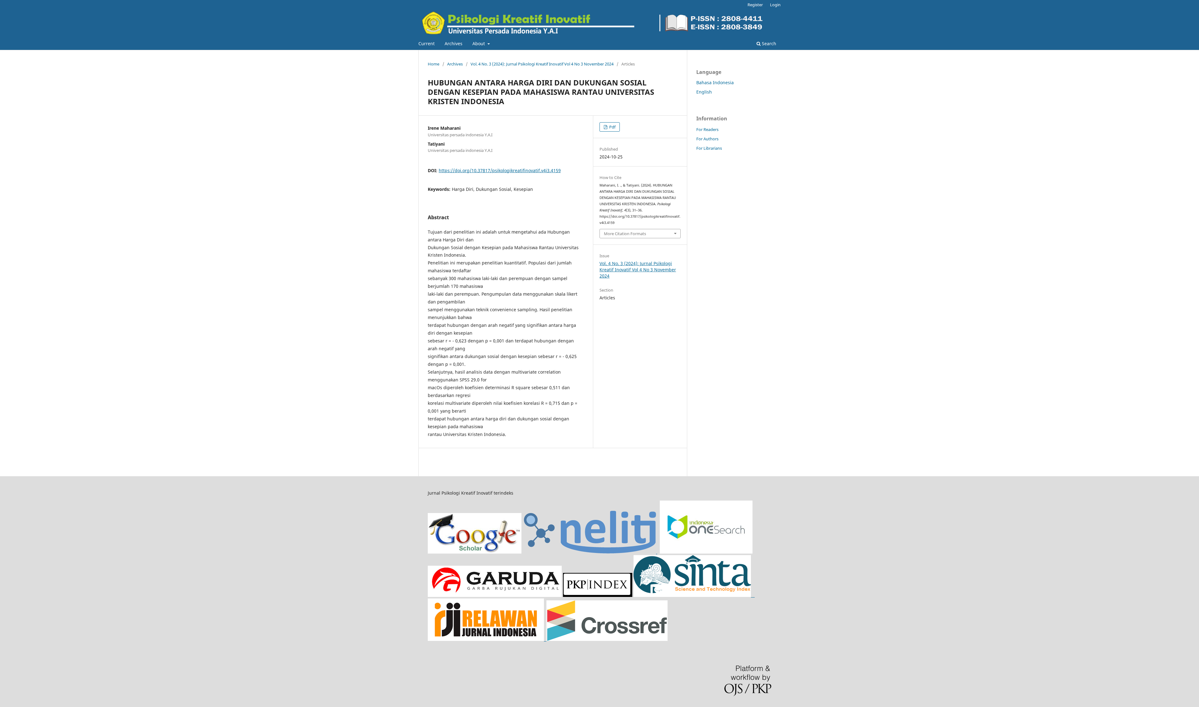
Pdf (611, 127)
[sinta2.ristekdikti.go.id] (548, 639)
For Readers (707, 129)
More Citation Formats (625, 233)
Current (426, 43)
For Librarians (709, 148)
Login (775, 4)
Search (768, 43)
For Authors (707, 139)
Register (755, 4)
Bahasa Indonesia (715, 82)
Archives (453, 43)
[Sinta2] (694, 595)
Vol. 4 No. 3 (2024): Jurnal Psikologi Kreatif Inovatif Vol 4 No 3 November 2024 (542, 64)
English (704, 92)
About (479, 43)
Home (433, 64)
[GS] (474, 552)
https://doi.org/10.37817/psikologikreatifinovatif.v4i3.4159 (500, 170)
